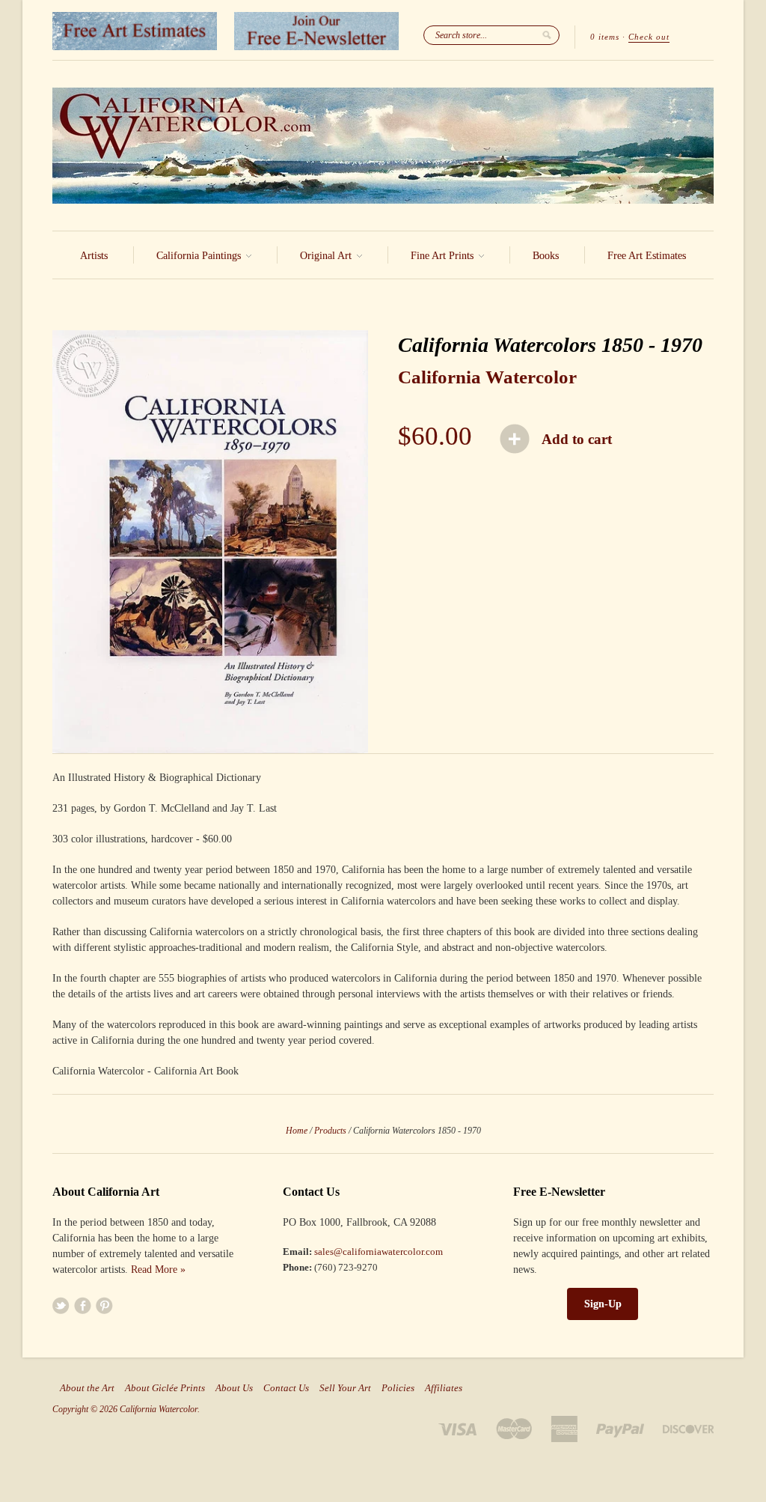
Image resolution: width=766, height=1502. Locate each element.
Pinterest (104, 1305)
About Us (234, 1388)
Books (546, 255)
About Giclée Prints (165, 1388)
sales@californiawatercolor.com (378, 1251)
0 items (604, 36)
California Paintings (200, 255)
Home (296, 1130)
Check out (649, 36)
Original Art (327, 255)
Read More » (158, 1269)
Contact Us (286, 1388)
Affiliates (443, 1388)
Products (330, 1130)
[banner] (383, 146)
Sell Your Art (345, 1388)
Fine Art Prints (444, 255)
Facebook (82, 1305)
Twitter (61, 1305)
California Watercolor (487, 377)
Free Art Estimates (646, 255)
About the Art (87, 1388)
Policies (398, 1388)
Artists (94, 255)
